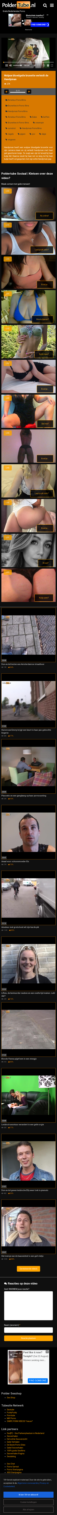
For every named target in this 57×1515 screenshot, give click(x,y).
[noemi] (28, 497)
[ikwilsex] (28, 288)
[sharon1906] (28, 601)
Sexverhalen (12, 1436)
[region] (28, 1494)
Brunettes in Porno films (18, 106)
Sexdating (11, 1456)
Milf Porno (11, 1418)
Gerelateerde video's (28, 1269)
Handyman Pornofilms (18, 111)
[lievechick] (28, 427)
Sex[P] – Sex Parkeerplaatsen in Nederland (25, 1433)
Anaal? (46, 563)
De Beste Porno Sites (16, 1445)
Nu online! (44, 216)
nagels (10, 134)
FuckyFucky (12, 1412)
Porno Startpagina (15, 1469)
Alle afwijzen (28, 1510)
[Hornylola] (28, 254)
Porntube (11, 1415)
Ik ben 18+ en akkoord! (28, 1495)
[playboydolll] (28, 532)
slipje (43, 134)
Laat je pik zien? (42, 250)
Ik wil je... (45, 284)
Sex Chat (11, 1464)
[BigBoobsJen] (28, 220)
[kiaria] (28, 392)
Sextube (10, 1410)
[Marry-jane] (28, 462)
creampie (39, 123)
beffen (46, 117)
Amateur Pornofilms (17, 100)
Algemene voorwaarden (28, 1483)
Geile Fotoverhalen (15, 1448)
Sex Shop (11, 1397)
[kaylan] (28, 357)
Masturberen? (42, 319)
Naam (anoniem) (12, 1325)
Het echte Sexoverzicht (17, 1439)
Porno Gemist (13, 1467)
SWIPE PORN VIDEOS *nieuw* (20, 1421)
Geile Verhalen (13, 1442)
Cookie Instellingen (28, 1502)
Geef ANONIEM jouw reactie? (16, 1289)
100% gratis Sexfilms (16, 1451)
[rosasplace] (28, 566)
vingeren (11, 140)
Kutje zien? (44, 354)
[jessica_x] (28, 323)
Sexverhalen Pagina (15, 1453)
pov (33, 134)
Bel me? (45, 424)
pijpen (22, 134)
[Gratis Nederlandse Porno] (18, 5)
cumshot (11, 128)
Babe (34, 117)
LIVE (8, 191)
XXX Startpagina (14, 1472)
